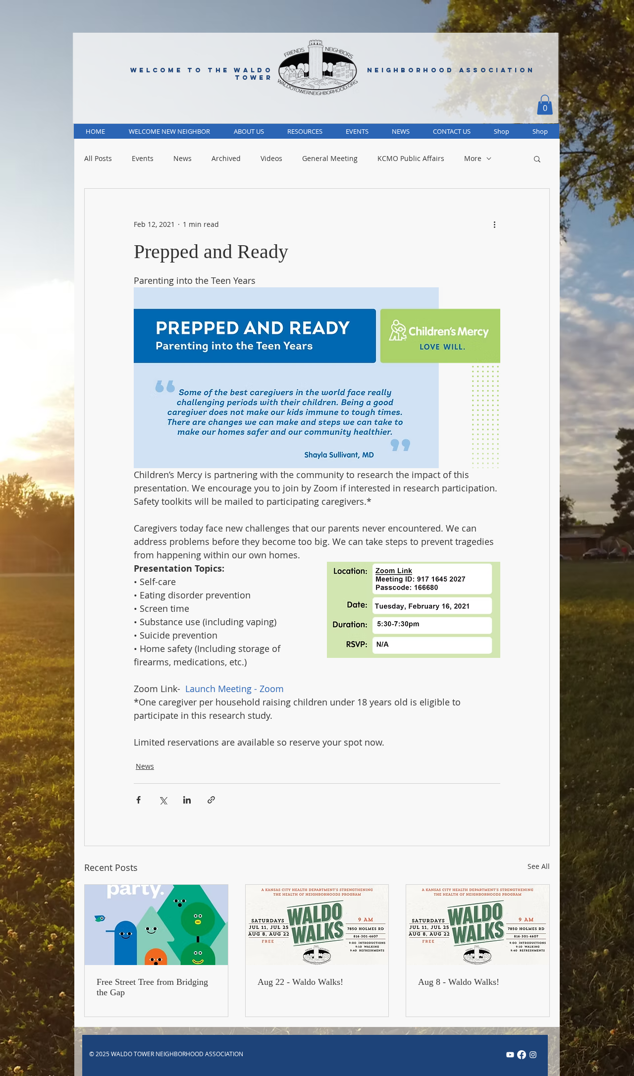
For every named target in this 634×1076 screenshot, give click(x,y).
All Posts (98, 158)
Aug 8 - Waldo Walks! (458, 982)
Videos (271, 158)
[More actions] (494, 224)
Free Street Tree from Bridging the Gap (152, 987)
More (472, 158)
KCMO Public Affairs (410, 158)
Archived (226, 158)
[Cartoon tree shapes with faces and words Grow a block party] (156, 925)
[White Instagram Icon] (532, 1054)
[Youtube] (510, 1054)
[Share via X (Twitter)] (162, 800)
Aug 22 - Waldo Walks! (300, 982)
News (182, 158)
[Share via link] (211, 800)
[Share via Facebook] (138, 800)
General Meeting (330, 158)
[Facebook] (521, 1054)
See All (539, 866)
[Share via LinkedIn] (187, 800)
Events (143, 158)
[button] (544, 105)
